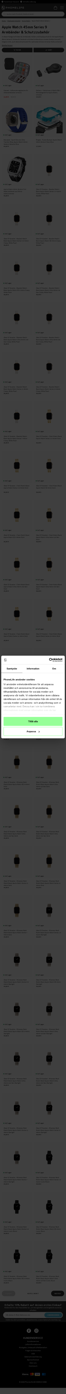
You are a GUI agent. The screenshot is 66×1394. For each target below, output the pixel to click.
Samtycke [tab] (12, 668)
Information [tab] (33, 668)
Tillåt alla (33, 721)
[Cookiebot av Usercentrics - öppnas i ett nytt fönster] (49, 660)
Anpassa (31, 731)
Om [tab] (54, 668)
